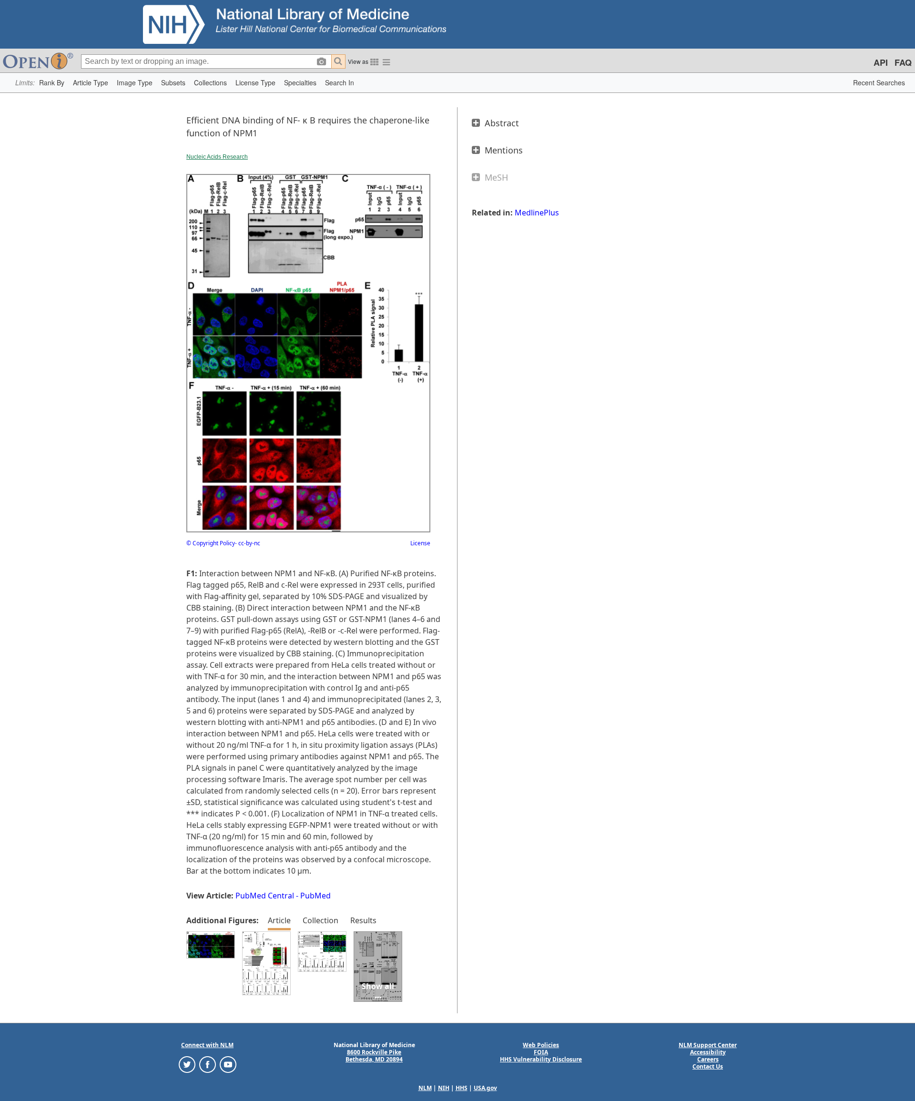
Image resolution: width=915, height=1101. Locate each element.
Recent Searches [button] (879, 82)
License (420, 543)
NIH (443, 1088)
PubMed (315, 895)
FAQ (903, 62)
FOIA (541, 1052)
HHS (462, 1088)
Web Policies (541, 1045)
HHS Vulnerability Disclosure (541, 1059)
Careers (708, 1059)
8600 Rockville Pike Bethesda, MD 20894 (374, 1055)
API (881, 62)
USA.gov (485, 1088)
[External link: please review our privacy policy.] (187, 1064)
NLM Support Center (708, 1045)
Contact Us (707, 1066)
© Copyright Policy (210, 543)
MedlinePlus (537, 212)
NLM (425, 1088)
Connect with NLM (207, 1045)
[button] (51, 82)
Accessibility (708, 1052)
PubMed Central (264, 895)
